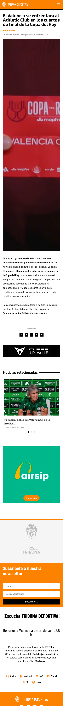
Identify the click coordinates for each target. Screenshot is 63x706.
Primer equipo (9, 30)
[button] (21, 335)
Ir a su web (31, 498)
